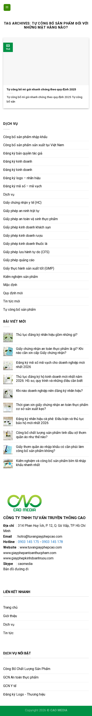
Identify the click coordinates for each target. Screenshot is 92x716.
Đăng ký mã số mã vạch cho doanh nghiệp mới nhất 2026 (50, 365)
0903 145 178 (52, 542)
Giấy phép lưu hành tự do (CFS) (26, 252)
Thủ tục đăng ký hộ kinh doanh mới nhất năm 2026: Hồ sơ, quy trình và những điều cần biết (49, 379)
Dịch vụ (8, 194)
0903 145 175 (28, 542)
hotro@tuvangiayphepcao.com (40, 536)
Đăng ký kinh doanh (17, 161)
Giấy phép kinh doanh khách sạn (27, 227)
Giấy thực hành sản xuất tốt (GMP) (28, 268)
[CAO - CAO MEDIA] (46, 7)
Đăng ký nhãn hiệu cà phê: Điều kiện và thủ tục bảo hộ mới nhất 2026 (50, 421)
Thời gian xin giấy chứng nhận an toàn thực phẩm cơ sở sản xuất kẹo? (52, 407)
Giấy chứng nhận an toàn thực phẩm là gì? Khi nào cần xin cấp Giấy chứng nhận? (49, 351)
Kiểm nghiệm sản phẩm (20, 277)
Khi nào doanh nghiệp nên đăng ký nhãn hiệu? (49, 391)
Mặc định (10, 285)
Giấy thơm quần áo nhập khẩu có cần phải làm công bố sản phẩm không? (50, 449)
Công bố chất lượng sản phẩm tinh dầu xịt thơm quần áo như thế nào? (51, 435)
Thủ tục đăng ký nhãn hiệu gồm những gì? (46, 335)
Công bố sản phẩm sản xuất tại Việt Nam (33, 145)
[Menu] (7, 7)
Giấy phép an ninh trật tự (21, 211)
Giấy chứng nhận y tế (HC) (22, 203)
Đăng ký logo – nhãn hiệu (21, 178)
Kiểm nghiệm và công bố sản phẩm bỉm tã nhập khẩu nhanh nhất (51, 463)
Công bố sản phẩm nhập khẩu (25, 137)
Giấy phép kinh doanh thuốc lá (25, 244)
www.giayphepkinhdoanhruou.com (28, 558)
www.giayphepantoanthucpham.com (29, 553)
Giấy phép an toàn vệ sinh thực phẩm (30, 219)
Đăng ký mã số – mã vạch (22, 186)
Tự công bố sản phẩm (19, 309)
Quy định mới (13, 293)
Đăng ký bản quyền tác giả (22, 153)
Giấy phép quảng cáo (18, 260)
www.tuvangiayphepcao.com (41, 547)
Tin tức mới (11, 301)
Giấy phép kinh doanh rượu (23, 236)
